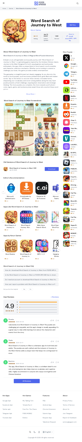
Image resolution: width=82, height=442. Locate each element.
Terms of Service (69, 405)
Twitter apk (6, 409)
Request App (47, 418)
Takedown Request (49, 422)
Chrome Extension (49, 409)
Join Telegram (67, 413)
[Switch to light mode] (35, 432)
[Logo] (40, 3)
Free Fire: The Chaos (30, 409)
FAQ (44, 401)
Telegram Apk (7, 413)
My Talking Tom (28, 401)
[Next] (55, 129)
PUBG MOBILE (27, 413)
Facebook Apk (8, 405)
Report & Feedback (69, 418)
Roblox (25, 418)
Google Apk (7, 401)
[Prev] (7, 129)
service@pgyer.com (70, 422)
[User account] (39, 432)
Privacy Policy (67, 401)
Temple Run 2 (27, 405)
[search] (77, 3)
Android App (47, 405)
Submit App (47, 413)
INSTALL (73, 25)
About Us (66, 409)
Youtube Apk (7, 418)
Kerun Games (36, 30)
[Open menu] (4, 3)
